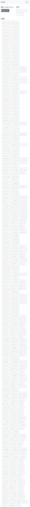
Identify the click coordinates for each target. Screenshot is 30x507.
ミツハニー (6, 292)
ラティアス (6, 288)
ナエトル (5, 404)
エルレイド (6, 246)
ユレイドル (15, 250)
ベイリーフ (23, 162)
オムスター (6, 120)
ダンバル (22, 222)
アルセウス (6, 243)
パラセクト (22, 355)
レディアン (6, 253)
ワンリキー (6, 46)
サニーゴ (23, 362)
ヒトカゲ (5, 481)
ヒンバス (13, 320)
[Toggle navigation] (27, 2)
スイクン (23, 204)
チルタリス (6, 159)
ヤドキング (15, 204)
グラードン (15, 22)
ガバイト (22, 439)
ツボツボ (12, 505)
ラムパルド (15, 176)
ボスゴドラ (6, 267)
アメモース (15, 155)
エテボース (14, 222)
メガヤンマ (6, 239)
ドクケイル (23, 208)
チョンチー (6, 117)
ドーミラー (15, 127)
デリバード (15, 120)
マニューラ (15, 99)
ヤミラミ (12, 477)
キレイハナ (14, 425)
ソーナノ (5, 386)
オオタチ (5, 474)
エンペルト (15, 169)
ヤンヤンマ (22, 344)
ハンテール (15, 36)
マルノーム (6, 71)
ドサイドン (15, 218)
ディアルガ (14, 323)
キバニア (22, 453)
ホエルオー (23, 134)
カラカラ (5, 467)
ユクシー (5, 285)
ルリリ (21, 442)
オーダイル (15, 64)
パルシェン (6, 155)
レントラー (6, 29)
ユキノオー (6, 260)
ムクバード (6, 103)
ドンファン (6, 313)
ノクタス (22, 425)
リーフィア (15, 141)
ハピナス (21, 460)
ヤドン (13, 411)
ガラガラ (13, 474)
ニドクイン (6, 110)
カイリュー (15, 110)
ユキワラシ (6, 390)
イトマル (14, 281)
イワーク (5, 257)
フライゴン (23, 124)
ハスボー (5, 302)
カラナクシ (22, 288)
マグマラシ (23, 341)
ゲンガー (14, 162)
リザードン (6, 32)
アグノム (13, 467)
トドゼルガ (15, 274)
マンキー (23, 71)
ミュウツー (15, 278)
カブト (21, 491)
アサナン (22, 376)
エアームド (15, 159)
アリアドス (15, 313)
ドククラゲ (14, 365)
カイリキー (15, 85)
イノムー (23, 299)
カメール (14, 197)
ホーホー (5, 439)
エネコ (5, 502)
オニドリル (6, 176)
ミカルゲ (14, 435)
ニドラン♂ (6, 190)
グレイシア (22, 334)
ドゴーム (13, 285)
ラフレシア (6, 309)
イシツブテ (6, 393)
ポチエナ (12, 488)
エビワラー (6, 183)
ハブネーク (14, 229)
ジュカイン (23, 215)
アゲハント (6, 264)
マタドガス (15, 243)
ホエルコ (21, 421)
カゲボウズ (6, 456)
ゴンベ (13, 446)
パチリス (13, 400)
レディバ (12, 484)
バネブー (21, 337)
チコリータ (15, 131)
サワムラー (6, 197)
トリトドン (6, 166)
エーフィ (5, 376)
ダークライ (6, 78)
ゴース (22, 327)
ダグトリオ (14, 369)
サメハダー (15, 306)
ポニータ (22, 351)
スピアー (14, 264)
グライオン (6, 106)
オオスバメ (15, 390)
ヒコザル (5, 428)
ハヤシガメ (15, 432)
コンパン (14, 407)
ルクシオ (5, 323)
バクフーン (15, 43)
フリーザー (15, 260)
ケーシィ (14, 327)
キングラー (6, 36)
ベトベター (15, 271)
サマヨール (6, 92)
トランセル (6, 67)
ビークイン (6, 43)
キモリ (5, 488)
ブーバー (23, 379)
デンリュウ (6, 236)
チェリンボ (15, 267)
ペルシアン (15, 117)
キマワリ (5, 425)
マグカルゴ (15, 239)
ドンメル (14, 173)
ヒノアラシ (23, 348)
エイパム (13, 470)
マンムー (23, 81)
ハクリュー (15, 166)
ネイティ (21, 481)
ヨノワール (6, 141)
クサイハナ (6, 407)
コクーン (14, 67)
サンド (22, 407)
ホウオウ (5, 498)
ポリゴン (5, 334)
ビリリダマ (23, 397)
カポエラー (6, 169)
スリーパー (6, 145)
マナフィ (5, 460)
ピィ (19, 505)
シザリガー (15, 138)
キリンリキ (6, 278)
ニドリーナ (15, 103)
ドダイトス (6, 274)
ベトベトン (6, 358)
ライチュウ (6, 327)
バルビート (15, 95)
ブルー (14, 288)
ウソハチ (13, 491)
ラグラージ (15, 180)
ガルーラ (23, 92)
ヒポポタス (6, 449)
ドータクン (15, 29)
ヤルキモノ (6, 362)
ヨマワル (14, 393)
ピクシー (23, 295)
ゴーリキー (6, 194)
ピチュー (5, 372)
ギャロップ (5, 10)
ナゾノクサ (14, 453)
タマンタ (14, 341)
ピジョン (5, 411)
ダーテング (6, 74)
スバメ (19, 477)
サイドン (23, 274)
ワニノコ (5, 470)
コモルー (23, 187)
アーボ (21, 404)
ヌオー (13, 428)
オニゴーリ (6, 138)
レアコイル (23, 211)
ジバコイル (14, 232)
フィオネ (20, 488)
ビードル (23, 169)
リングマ (13, 225)
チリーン (23, 78)
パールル (22, 264)
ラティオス (6, 306)
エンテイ (5, 330)
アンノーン (15, 71)
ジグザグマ (15, 449)
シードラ (23, 145)
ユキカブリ (22, 418)
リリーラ (14, 211)
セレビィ (13, 498)
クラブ (21, 463)
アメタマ (22, 435)
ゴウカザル (6, 341)
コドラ (19, 446)
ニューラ (23, 250)
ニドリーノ (6, 131)
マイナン (14, 246)
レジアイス (6, 316)
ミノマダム (6, 421)
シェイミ (5, 463)
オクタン (22, 281)
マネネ (18, 502)
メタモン (13, 383)
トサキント (14, 302)
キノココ (13, 481)
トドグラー (15, 74)
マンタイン (6, 204)
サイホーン (15, 78)
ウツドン (5, 320)
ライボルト (6, 173)
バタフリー (15, 152)
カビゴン (13, 386)
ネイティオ (6, 432)
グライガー (15, 92)
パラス (14, 442)
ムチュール (15, 88)
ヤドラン (21, 225)
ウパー (21, 414)
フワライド (6, 295)
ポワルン (22, 257)
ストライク (15, 148)
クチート (5, 232)
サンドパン (15, 295)
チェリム (14, 456)
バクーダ (23, 260)
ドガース (23, 159)
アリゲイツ (15, 379)
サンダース (6, 39)
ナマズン (5, 351)
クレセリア (23, 365)
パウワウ (21, 498)
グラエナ (5, 453)
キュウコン (23, 232)
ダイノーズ (14, 208)
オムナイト (15, 358)
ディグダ (13, 495)
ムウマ (5, 477)
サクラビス (15, 299)
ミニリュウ (13, 418)
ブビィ (5, 505)
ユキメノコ (14, 439)
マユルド (13, 337)
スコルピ (5, 355)
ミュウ (11, 502)
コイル (14, 421)
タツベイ (21, 474)
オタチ (5, 484)
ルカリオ (14, 316)
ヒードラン (15, 32)
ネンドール (6, 22)
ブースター (15, 194)
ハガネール (6, 134)
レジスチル (14, 215)
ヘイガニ (22, 456)
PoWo (3, 2)
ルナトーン (6, 25)
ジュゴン (21, 383)
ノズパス (21, 467)
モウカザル (15, 362)
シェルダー (15, 113)
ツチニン (13, 355)
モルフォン (6, 187)
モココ (25, 502)
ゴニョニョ (21, 484)
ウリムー (22, 229)
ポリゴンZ (6, 271)
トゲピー (5, 344)
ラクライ (20, 411)
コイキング (23, 197)
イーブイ (22, 316)
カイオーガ (6, 124)
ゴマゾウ (13, 463)
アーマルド (15, 39)
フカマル (22, 330)
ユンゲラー (15, 46)
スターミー (6, 201)
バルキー (22, 173)
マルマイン (6, 81)
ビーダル (5, 225)
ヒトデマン (6, 211)
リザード (22, 246)
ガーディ (22, 369)
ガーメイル (6, 64)
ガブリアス (6, 281)
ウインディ (6, 250)
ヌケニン (13, 404)
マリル (13, 372)
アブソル (13, 414)
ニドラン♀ (6, 180)
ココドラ (5, 414)
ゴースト (23, 201)
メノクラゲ (21, 372)
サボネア (21, 495)
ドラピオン (6, 127)
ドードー (5, 369)
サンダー (14, 134)
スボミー (22, 253)
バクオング (15, 183)
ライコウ (5, 365)
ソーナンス (6, 53)
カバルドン (23, 67)
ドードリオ (6, 152)
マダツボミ (6, 435)
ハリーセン (6, 60)
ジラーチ (23, 218)
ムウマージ (6, 148)
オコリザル (15, 236)
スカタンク (6, 113)
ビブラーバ (6, 162)
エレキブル (14, 351)
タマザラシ (15, 292)
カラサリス (6, 218)
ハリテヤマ (14, 397)
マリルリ (13, 344)
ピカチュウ (6, 442)
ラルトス (5, 215)
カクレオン (15, 187)
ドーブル (14, 124)
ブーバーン (15, 81)
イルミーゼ (6, 88)
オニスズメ (6, 379)
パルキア (5, 400)
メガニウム (21, 428)
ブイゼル (5, 397)
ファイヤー (14, 257)
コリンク (5, 229)
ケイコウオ (23, 393)
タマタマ (5, 491)
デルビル (23, 449)
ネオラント (15, 145)
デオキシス (14, 330)
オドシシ (5, 446)
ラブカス (5, 383)
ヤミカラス (15, 309)
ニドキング (15, 201)
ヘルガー (5, 222)
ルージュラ (15, 50)
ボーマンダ (6, 57)
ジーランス (15, 25)
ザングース (6, 50)
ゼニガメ (5, 495)
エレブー (13, 334)
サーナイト (15, 190)
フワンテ (21, 400)
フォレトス (22, 386)
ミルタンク (6, 99)
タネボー (14, 348)
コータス (5, 208)
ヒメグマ (13, 460)
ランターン (15, 53)
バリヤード (15, 106)
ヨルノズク (6, 348)
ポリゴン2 (6, 299)
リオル (5, 418)
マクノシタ (22, 320)
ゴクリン (14, 253)
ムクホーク (22, 285)
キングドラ (6, 95)
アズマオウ (14, 376)
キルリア (22, 323)
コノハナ (21, 470)
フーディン (6, 85)
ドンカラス (15, 57)
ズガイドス (23, 302)
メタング (5, 337)
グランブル (15, 60)
